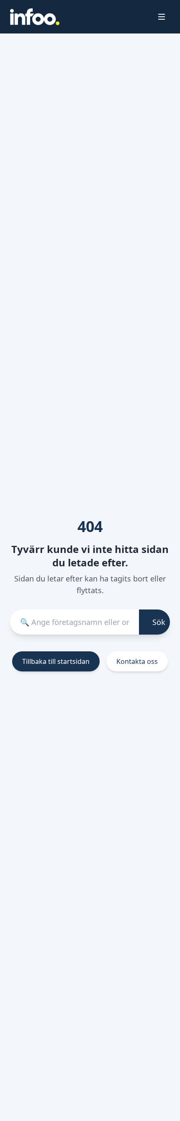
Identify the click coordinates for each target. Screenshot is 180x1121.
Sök (158, 622)
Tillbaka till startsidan (56, 661)
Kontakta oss (137, 661)
